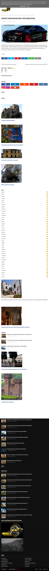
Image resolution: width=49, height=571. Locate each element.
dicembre (25, 209)
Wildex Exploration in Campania (7, 185)
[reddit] (24, 84)
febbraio (25, 204)
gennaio (25, 206)
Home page (3, 15)
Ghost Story (27, 564)
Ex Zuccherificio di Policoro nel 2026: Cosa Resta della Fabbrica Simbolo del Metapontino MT (19, 340)
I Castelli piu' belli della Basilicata (8, 120)
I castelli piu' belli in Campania (7, 402)
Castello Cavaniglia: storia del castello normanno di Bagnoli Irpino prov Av (17, 509)
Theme (7, 569)
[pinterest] (34, 84)
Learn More (22, 6)
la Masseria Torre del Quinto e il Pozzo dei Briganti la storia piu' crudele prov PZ (17, 455)
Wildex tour (27, 561)
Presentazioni (4, 564)
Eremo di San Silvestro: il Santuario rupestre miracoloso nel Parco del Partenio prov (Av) (19, 486)
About (40, 569)
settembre (25, 215)
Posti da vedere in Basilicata (30, 563)
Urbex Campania (28, 558)
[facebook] (5, 84)
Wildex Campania (28, 559)
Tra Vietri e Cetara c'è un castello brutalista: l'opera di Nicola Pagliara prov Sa (17, 503)
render (7, 15)
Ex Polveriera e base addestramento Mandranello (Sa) (12, 145)
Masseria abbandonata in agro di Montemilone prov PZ (14, 460)
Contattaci (27, 566)
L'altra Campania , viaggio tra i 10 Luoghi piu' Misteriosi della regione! (16, 449)
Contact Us (45, 569)
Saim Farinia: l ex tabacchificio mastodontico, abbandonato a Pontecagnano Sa (17, 437)
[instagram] (5, 87)
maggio (25, 198)
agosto (25, 192)
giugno (25, 196)
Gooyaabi (17, 569)
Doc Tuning (3, 21)
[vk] (43, 84)
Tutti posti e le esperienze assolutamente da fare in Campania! (14, 369)
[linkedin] (15, 84)
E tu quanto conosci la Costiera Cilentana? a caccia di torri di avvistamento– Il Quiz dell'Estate (19, 515)
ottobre (25, 213)
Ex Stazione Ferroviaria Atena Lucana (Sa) (9, 160)
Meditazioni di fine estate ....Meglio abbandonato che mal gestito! (15, 443)
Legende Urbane (4, 566)
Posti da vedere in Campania (6, 563)
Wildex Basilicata (4, 561)
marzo (25, 202)
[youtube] (15, 87)
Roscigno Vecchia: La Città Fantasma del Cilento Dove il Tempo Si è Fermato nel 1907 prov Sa (19, 334)
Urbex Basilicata (4, 559)
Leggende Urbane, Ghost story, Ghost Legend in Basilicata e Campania (15, 327)
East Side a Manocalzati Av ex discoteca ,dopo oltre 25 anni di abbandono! (17, 346)
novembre (25, 211)
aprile (25, 200)
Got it (28, 6)
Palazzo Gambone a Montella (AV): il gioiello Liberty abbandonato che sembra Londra (18, 497)
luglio (25, 194)
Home (36, 569)
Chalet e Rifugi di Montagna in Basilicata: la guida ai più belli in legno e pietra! (17, 491)
